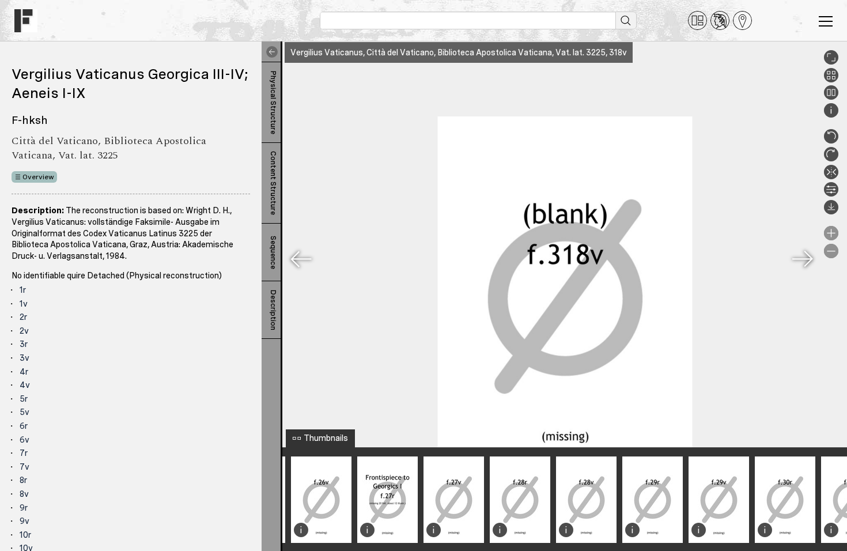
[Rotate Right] (831, 158)
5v (24, 412)
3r (24, 344)
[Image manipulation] (831, 193)
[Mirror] (831, 176)
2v (24, 330)
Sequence (273, 252)
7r (24, 453)
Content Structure (273, 183)
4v (25, 385)
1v (24, 303)
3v (24, 358)
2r (23, 317)
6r (24, 426)
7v (24, 466)
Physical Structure (273, 102)
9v (24, 521)
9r (24, 507)
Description (273, 310)
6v (24, 439)
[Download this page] (831, 211)
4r (24, 371)
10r (25, 534)
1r (23, 290)
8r (23, 480)
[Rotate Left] (831, 140)
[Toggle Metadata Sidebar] (270, 52)
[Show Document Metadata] (831, 114)
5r (24, 398)
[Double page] (831, 96)
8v (24, 494)
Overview (38, 177)
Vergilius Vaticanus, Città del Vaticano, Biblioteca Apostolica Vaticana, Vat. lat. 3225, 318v (458, 52)
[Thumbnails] (831, 79)
